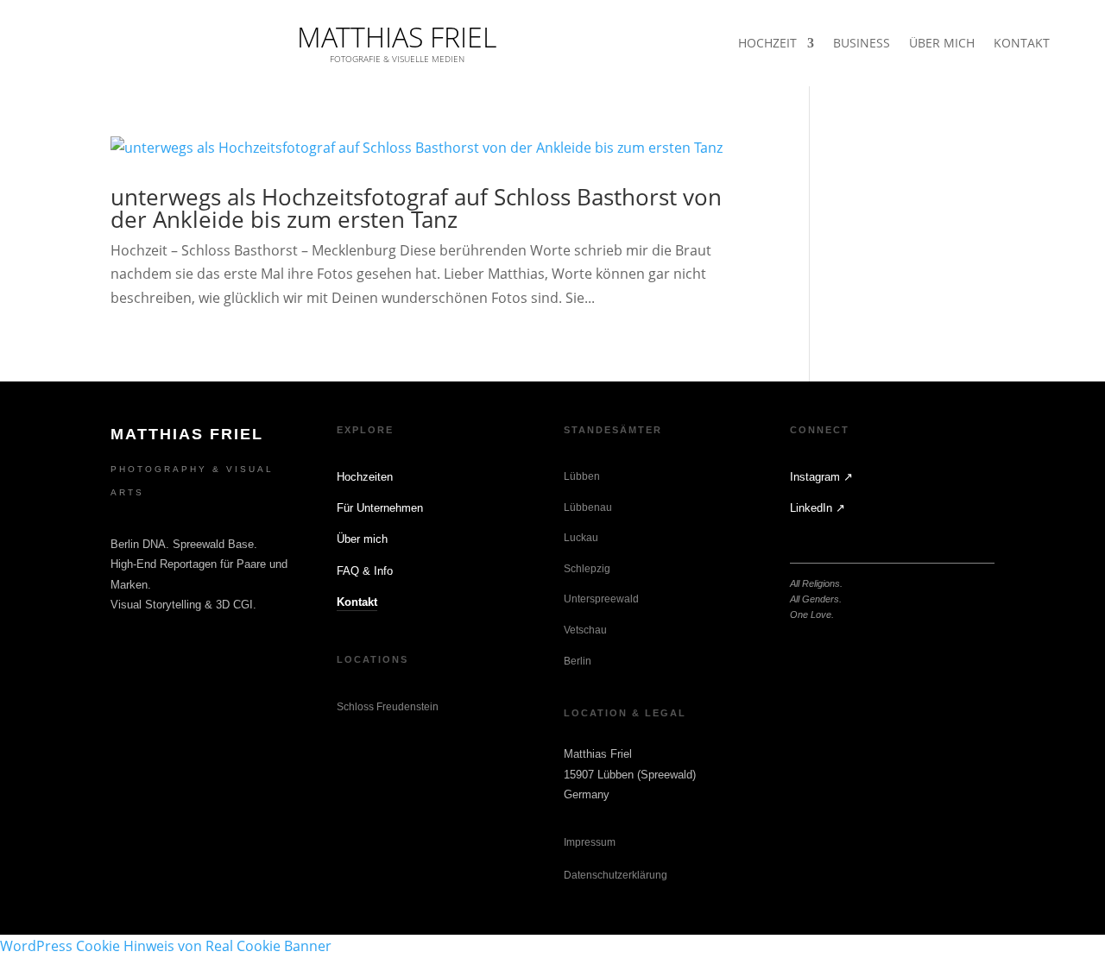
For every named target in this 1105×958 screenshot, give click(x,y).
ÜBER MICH (942, 44)
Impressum (590, 842)
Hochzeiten (365, 476)
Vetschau (585, 630)
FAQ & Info (365, 570)
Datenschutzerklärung (615, 875)
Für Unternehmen (380, 507)
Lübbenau (588, 507)
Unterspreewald (601, 599)
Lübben (582, 476)
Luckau (581, 538)
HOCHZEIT (767, 44)
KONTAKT (1022, 44)
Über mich (362, 539)
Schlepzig (587, 569)
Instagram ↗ (821, 476)
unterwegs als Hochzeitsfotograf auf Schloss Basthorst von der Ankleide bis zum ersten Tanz (416, 208)
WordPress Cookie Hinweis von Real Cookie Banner (166, 945)
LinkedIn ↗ (817, 507)
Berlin (577, 661)
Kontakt (357, 602)
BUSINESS (861, 44)
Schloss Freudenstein (388, 707)
